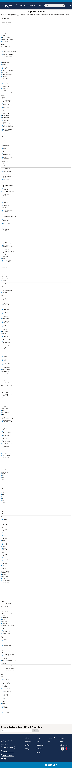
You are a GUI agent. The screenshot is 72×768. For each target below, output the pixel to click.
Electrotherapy (5, 24)
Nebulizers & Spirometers (8, 126)
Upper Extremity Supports (7, 443)
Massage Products (5, 29)
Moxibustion (4, 33)
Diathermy (5, 153)
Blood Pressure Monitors (8, 123)
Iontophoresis (4, 163)
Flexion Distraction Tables (7, 74)
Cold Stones (5, 334)
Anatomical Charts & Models (6, 46)
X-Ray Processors (5, 650)
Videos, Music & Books (6, 345)
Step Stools (5, 67)
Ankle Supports (6, 428)
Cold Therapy (5, 242)
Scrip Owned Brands (10, 670)
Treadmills (5, 188)
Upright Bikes (6, 189)
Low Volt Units (6, 158)
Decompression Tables (6, 594)
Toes (3, 511)
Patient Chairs (5, 408)
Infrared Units (4, 254)
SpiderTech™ (4, 276)
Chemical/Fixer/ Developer (8, 654)
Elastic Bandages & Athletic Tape (9, 440)
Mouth (3, 502)
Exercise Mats (6, 177)
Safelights (5, 658)
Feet (3, 486)
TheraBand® (4, 280)
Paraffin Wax (5, 262)
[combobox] (54, 5)
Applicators (4, 235)
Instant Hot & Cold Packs (8, 246)
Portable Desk (5, 410)
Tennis (3, 546)
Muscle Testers (6, 120)
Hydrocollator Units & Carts (8, 251)
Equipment (5, 529)
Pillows (2, 452)
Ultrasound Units (6, 159)
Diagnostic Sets (6, 103)
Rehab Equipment (5, 207)
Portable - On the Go (6, 587)
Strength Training (5, 214)
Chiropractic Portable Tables (7, 70)
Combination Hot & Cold (8, 243)
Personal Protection (6, 688)
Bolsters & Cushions (7, 83)
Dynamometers (6, 118)
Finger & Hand (6, 447)
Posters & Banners (5, 412)
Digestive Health (5, 371)
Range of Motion (5, 109)
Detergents (5, 685)
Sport (2, 516)
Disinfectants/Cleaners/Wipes (8, 613)
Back (3, 477)
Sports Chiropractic (5, 571)
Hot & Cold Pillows (5, 457)
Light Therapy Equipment (7, 290)
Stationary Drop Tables (6, 80)
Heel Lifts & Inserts (7, 432)
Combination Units (7, 151)
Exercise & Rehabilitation (6, 168)
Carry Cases (5, 341)
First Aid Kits (5, 707)
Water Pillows (4, 464)
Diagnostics (4, 703)
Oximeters (5, 706)
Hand (3, 490)
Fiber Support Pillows (6, 453)
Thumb (3, 509)
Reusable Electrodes (7, 146)
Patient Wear (4, 623)
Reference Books (6, 395)
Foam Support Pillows (6, 455)
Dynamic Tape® (5, 267)
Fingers (3, 488)
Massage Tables (6, 313)
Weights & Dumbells (7, 223)
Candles (4, 298)
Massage (2, 295)
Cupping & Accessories (6, 22)
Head (3, 492)
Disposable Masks (7, 691)
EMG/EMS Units (5, 161)
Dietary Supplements (6, 369)
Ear (2, 481)
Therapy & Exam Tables (6, 88)
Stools (4, 68)
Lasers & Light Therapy (7, 157)
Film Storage (5, 639)
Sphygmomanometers (7, 129)
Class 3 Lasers (5, 284)
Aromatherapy (5, 296)
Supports (5, 519)
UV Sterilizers (6, 712)
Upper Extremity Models (8, 54)
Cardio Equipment (5, 181)
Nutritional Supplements (6, 351)
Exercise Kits (5, 202)
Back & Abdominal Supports (7, 418)
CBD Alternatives (6, 367)
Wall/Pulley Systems (7, 230)
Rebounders (5, 203)
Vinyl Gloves (6, 698)
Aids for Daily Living (7, 171)
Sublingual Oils (6, 364)
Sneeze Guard (7, 695)
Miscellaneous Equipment (8, 210)
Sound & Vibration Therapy (7, 39)
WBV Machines (6, 179)
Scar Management (5, 331)
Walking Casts (6, 435)
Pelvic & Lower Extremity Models (9, 51)
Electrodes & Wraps (6, 143)
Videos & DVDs (6, 397)
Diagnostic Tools (5, 98)
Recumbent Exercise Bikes (8, 185)
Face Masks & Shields (6, 633)
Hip (2, 496)
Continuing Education (7, 394)
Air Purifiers (5, 713)
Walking (3, 552)
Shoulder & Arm (6, 229)
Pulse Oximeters (6, 127)
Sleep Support (5, 378)
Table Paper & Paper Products (8, 625)
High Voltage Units (7, 154)
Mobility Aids (5, 172)
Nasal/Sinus (4, 621)
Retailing (3, 467)
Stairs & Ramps (6, 212)
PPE (2, 676)
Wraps (4, 148)
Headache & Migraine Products (12, 665)
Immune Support (5, 382)
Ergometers (5, 182)
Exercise (4, 535)
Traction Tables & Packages (7, 92)
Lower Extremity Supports (7, 426)
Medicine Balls (6, 217)
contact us (6, 738)
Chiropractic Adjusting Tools (7, 609)
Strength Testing (5, 117)
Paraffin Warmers (6, 261)
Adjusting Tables (5, 572)
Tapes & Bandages (5, 437)
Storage (3, 414)
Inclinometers (6, 112)
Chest (3, 479)
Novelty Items (4, 406)
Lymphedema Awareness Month (12, 672)
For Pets (4, 359)
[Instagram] (5, 759)
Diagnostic (3, 97)
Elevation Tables (5, 72)
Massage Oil (5, 326)
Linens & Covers (5, 301)
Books (4, 347)
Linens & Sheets (6, 303)
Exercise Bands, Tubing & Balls (8, 191)
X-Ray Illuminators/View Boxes (8, 648)
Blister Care (5, 438)
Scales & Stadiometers (6, 115)
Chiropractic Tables (5, 61)
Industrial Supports (7, 420)
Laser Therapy (4, 283)
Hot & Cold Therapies (10, 668)
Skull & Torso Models (7, 52)
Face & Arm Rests (6, 342)
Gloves (3, 615)
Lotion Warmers (5, 256)
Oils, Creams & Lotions (6, 318)
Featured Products (4, 663)
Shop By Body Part (4, 472)
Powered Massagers (7, 316)
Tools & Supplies (5, 41)
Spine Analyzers (6, 113)
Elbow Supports (6, 446)
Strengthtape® (5, 278)
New (2, 674)
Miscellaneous (5, 715)
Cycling (3, 527)
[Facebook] (2, 759)
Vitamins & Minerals (6, 380)
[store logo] (9, 5)
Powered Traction (5, 599)
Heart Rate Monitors (7, 125)
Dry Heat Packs (6, 245)
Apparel (4, 701)
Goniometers (5, 110)
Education (4, 269)
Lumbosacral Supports (7, 421)
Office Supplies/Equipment (6, 385)
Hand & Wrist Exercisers (8, 226)
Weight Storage (6, 221)
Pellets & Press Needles (6, 37)
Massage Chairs (6, 312)
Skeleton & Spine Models (7, 58)
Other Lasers (4, 292)
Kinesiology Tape (6, 441)
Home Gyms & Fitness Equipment (9, 216)
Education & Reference (6, 392)
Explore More (3, 718)
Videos (4, 348)
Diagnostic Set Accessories (8, 101)
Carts (3, 136)
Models (3, 31)
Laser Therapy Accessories (7, 288)
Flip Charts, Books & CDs (7, 56)
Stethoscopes (6, 130)
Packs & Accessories (7, 252)
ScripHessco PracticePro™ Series (12, 666)
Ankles (3, 473)
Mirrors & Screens (5, 402)
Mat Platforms (5, 78)
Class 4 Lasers (5, 286)
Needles (3, 35)
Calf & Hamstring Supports (8, 429)
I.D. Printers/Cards (6, 655)
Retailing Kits (4, 469)
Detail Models (4, 49)
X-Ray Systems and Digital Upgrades (9, 660)
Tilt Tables (4, 90)
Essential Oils (5, 299)
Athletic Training (5, 576)
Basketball (4, 522)
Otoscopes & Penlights (7, 105)
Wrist (3, 513)
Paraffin (3, 258)
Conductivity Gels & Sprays (7, 138)
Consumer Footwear (7, 431)
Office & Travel (5, 459)
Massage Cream (6, 321)
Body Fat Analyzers (7, 100)
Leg (3, 500)
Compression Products (6, 424)
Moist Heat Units (6, 247)
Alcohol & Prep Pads (7, 683)
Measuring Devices (7, 104)
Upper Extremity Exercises (7, 225)
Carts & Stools (5, 64)
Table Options (6, 86)
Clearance (3, 95)
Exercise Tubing (6, 197)
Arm (3, 475)
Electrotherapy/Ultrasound (7, 150)
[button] (67, 5)
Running (3, 540)
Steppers (5, 186)
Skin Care (5, 329)
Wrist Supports (6, 449)
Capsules (5, 356)
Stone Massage (5, 333)
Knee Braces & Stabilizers (8, 433)
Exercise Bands (6, 195)
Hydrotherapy (6, 208)
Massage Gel (5, 322)
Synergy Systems (6, 220)
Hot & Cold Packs (5, 240)
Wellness (5, 525)
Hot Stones (5, 336)
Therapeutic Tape (6, 631)
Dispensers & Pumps (7, 686)
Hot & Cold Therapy (6, 580)
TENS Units (4, 165)
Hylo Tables (4, 76)
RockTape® (4, 274)
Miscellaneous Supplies (6, 404)
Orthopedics (3, 417)
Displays (3, 390)
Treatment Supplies (5, 606)
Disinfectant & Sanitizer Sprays (9, 679)
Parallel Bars (5, 211)
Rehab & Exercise (5, 589)
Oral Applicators (6, 363)
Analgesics (3, 44)
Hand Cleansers (5, 617)
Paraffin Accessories (7, 260)
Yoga (3, 565)
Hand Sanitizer (6, 682)
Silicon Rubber (6, 145)
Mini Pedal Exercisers (7, 184)
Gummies (5, 360)
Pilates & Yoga (6, 219)
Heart (3, 494)
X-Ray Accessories (5, 637)
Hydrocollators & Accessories (8, 249)
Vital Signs (4, 122)
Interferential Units (7, 155)
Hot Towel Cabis (6, 309)
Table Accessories (5, 338)
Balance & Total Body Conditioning (9, 174)
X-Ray (2, 636)
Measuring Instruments (7, 640)
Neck (4, 228)
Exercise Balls (6, 194)
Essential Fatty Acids (6, 373)
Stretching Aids (6, 205)
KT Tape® (4, 272)
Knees (3, 498)
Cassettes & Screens (7, 645)
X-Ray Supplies (5, 652)
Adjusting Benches (5, 62)
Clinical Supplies (5, 611)
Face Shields (6, 694)
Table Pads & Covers (7, 304)
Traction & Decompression (6, 592)
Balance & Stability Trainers (8, 176)
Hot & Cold (3, 233)
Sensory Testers (6, 107)
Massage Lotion (6, 325)
